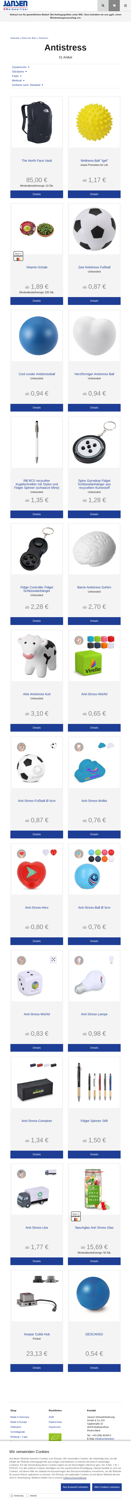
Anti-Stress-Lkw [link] (37, 1227)
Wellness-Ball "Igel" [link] (94, 160)
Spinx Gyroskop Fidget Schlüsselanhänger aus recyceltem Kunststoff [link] (94, 484)
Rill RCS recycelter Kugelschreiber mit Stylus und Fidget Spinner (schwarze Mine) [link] (36, 484)
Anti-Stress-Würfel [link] (94, 694)
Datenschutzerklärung (74, 1477)
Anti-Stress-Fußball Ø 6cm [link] (37, 800)
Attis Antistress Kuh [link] (37, 694)
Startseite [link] (14, 38)
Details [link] (37, 194)
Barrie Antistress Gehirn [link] (94, 587)
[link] (16, 5)
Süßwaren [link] (15, 1427)
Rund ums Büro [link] (29, 38)
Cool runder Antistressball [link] (37, 374)
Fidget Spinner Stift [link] (94, 1121)
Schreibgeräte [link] (17, 1431)
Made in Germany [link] (19, 1417)
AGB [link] (51, 1417)
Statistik (33, 1496)
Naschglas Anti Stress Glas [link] (94, 1227)
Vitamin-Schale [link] (36, 267)
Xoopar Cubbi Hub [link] (37, 1334)
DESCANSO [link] (94, 1334)
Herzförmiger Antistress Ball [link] (94, 374)
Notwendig (18, 1496)
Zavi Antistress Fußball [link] (94, 267)
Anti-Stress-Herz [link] (37, 907)
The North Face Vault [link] (37, 160)
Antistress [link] (43, 38)
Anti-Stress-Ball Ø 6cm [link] (94, 907)
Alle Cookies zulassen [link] (107, 1487)
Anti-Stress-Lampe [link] (94, 1014)
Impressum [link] (55, 1427)
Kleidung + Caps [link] (19, 1436)
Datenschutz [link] (55, 1422)
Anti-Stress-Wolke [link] (94, 800)
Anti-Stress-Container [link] (37, 1121)
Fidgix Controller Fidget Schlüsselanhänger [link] (36, 589)
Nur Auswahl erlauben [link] (75, 1487)
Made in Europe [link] (18, 1422)
